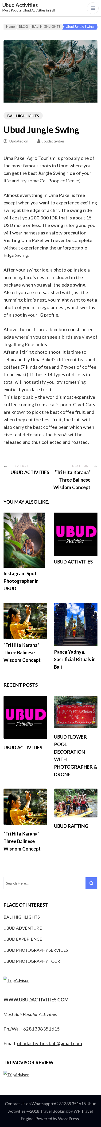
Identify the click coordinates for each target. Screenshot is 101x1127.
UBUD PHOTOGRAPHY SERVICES (36, 950)
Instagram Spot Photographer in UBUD (21, 581)
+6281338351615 (40, 1028)
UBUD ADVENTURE (23, 928)
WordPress (68, 1118)
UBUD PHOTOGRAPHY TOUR (32, 961)
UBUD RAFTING (71, 826)
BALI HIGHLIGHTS (23, 115)
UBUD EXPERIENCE (23, 939)
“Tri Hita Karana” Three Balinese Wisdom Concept (22, 652)
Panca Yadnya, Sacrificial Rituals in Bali (75, 659)
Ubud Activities (20, 5)
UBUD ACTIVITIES (73, 561)
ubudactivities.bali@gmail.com (49, 1043)
